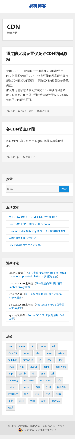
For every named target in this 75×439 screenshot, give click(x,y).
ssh (43, 373)
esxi (49, 353)
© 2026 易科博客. (18, 426)
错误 (10, 407)
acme (22, 346)
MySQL (33, 366)
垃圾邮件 (13, 394)
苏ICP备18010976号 (54, 426)
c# (32, 346)
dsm (38, 353)
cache (43, 346)
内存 (37, 387)
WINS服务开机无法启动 (22, 238)
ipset (30, 111)
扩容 (48, 394)
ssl (52, 373)
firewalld (21, 111)
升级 (48, 387)
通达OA (56, 400)
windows (29, 380)
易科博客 (37, 6)
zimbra (25, 387)
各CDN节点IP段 (20, 129)
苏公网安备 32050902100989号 (39, 430)
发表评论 (45, 111)
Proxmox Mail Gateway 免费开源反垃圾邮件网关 (37, 231)
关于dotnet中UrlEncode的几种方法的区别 (33, 217)
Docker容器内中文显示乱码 (25, 245)
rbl (33, 373)
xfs (59, 380)
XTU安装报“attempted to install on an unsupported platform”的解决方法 (37, 274)
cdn (13, 111)
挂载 (58, 394)
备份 (26, 394)
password (60, 366)
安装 (37, 394)
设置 (43, 400)
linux (11, 366)
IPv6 (60, 360)
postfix (22, 373)
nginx (46, 366)
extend (61, 353)
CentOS (12, 353)
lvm (22, 366)
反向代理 (62, 387)
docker (26, 353)
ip (17, 157)
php (10, 373)
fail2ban (12, 360)
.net (10, 346)
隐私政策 (35, 426)
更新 (10, 400)
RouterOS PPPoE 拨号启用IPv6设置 (29, 224)
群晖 (21, 400)
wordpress (46, 380)
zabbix (12, 387)
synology (13, 380)
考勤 (32, 400)
